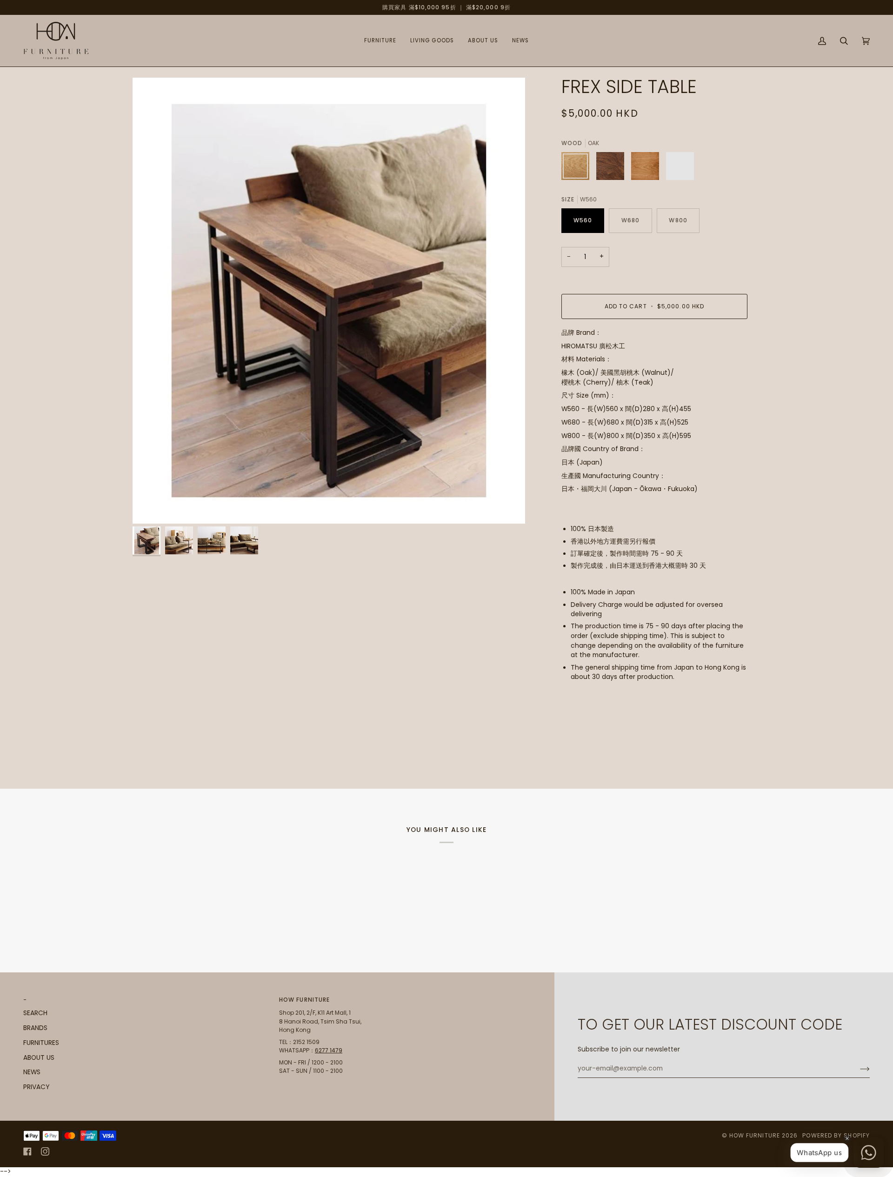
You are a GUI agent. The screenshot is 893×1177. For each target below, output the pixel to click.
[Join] (857, 1068)
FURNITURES (41, 1042)
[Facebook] (27, 1151)
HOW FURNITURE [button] (304, 1000)
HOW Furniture (754, 1135)
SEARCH (35, 1013)
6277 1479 (328, 1050)
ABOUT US (38, 1057)
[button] (380, 40)
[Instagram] (45, 1151)
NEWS (31, 1072)
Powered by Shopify (836, 1135)
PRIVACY (36, 1087)
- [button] (25, 1000)
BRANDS (35, 1028)
